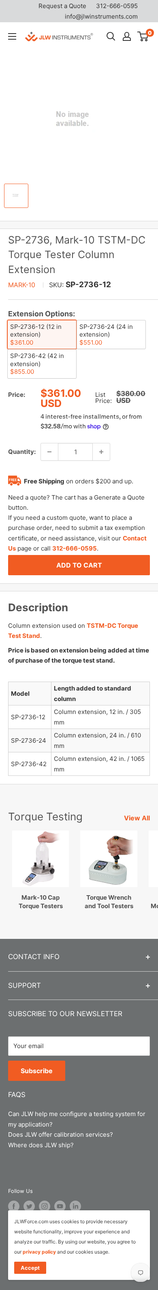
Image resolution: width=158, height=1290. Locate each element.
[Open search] (111, 36)
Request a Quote (62, 6)
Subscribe (37, 1071)
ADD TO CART (79, 565)
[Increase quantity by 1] (101, 451)
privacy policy (39, 1252)
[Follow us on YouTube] (60, 1206)
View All (137, 818)
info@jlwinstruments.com (101, 16)
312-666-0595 (117, 6)
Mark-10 (21, 285)
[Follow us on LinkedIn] (75, 1206)
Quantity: (22, 451)
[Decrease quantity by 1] (49, 451)
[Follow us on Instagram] (44, 1206)
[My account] (127, 36)
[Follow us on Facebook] (13, 1206)
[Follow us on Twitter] (29, 1206)
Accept (30, 1268)
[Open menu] (12, 36)
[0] (143, 36)
